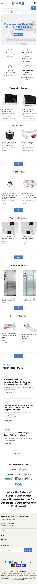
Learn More (18, 34)
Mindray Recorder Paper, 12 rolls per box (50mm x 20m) (10, 335)
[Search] (33, 8)
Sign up (27, 550)
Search (5, 571)
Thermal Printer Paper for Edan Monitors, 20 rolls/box (29, 336)
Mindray (4, 339)
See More (18, 164)
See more (17, 453)
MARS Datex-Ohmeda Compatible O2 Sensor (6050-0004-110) (9, 144)
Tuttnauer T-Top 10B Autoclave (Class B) (8, 237)
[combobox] (16, 8)
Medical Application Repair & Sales (9, 201)
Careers (31, 571)
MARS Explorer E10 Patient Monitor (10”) (8, 110)
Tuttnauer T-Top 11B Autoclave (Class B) (28, 237)
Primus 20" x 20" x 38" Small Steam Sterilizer (28, 300)
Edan (23, 339)
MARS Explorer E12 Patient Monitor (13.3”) (28, 110)
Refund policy (23, 571)
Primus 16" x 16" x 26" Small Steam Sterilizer (9, 300)
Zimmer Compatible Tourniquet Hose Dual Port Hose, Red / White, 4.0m (29, 196)
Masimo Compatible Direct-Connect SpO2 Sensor (28, 144)
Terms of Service (13, 571)
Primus (4, 302)
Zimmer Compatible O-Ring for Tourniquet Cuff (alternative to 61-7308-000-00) (9, 196)
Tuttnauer (4, 240)
